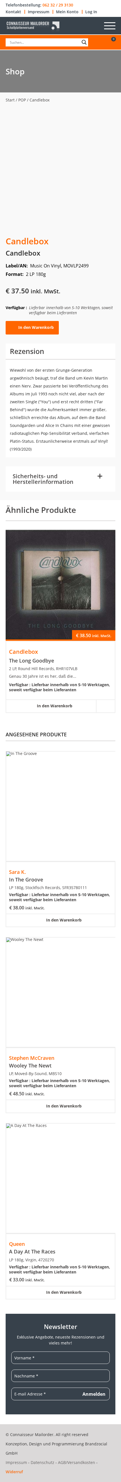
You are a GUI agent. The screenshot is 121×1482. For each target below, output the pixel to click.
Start (10, 100)
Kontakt (13, 12)
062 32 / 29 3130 (57, 5)
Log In (91, 12)
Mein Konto (67, 12)
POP (22, 100)
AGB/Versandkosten (76, 1462)
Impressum (38, 12)
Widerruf (14, 1471)
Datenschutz (42, 1462)
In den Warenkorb (36, 327)
